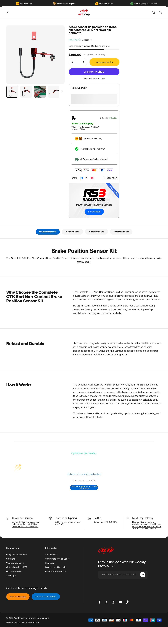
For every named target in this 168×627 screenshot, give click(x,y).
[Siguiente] (57, 59)
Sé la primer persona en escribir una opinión (84, 487)
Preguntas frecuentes (16, 554)
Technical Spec (72, 231)
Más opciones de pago (94, 78)
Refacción (49, 563)
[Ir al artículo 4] (54, 92)
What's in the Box (96, 231)
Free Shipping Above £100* (146, 3)
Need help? (111, 178)
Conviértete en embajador (57, 559)
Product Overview (47, 231)
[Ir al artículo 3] (40, 92)
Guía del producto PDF (16, 567)
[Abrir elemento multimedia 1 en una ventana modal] (35, 54)
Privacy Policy (33, 622)
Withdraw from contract (56, 571)
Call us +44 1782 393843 (45, 596)
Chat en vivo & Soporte (55, 567)
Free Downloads (121, 231)
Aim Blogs (11, 575)
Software (10, 559)
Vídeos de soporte (15, 563)
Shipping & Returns (13, 622)
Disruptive (44, 618)
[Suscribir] (142, 574)
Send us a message (18, 596)
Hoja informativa (13, 571)
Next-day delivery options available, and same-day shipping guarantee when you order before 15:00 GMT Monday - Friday (146, 525)
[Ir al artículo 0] (12, 92)
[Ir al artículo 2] (26, 92)
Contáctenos (51, 554)
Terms (24, 622)
